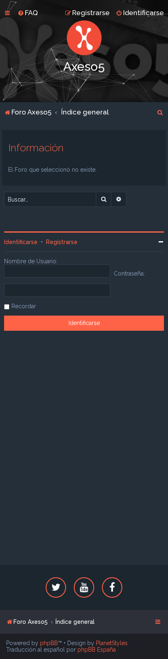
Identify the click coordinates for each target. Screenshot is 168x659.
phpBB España (96, 649)
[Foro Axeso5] (84, 37)
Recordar (23, 306)
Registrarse (61, 242)
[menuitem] (28, 12)
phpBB (49, 643)
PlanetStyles (112, 643)
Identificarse (21, 242)
